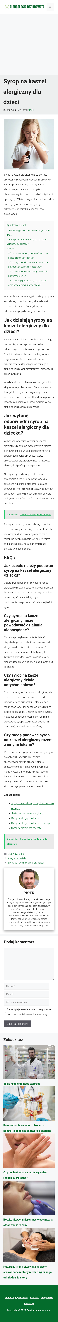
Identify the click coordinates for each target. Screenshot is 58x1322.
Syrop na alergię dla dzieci (25, 818)
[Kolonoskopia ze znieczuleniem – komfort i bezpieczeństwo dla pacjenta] (29, 1104)
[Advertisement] (29, 44)
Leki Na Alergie (16, 853)
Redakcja (29, 1303)
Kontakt (34, 1297)
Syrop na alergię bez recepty (26, 828)
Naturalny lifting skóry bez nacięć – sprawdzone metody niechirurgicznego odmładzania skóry (27, 1272)
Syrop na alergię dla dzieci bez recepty (31, 823)
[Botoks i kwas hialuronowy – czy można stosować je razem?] (29, 1199)
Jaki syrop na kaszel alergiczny (27, 813)
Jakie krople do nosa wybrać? (21, 1083)
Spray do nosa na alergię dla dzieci (26, 862)
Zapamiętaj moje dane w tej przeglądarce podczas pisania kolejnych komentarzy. (29, 1012)
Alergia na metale (17, 858)
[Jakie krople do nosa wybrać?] (29, 1063)
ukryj (23, 225)
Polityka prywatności (16, 1297)
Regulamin (47, 1297)
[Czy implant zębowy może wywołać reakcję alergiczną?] (29, 1151)
